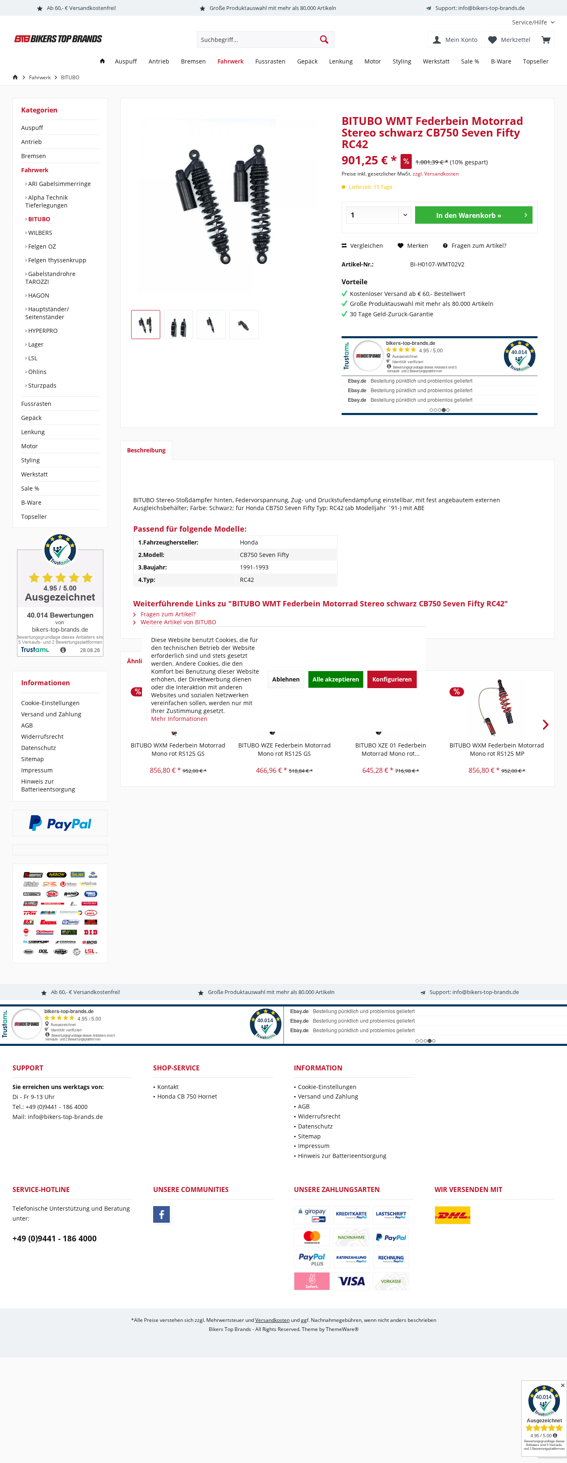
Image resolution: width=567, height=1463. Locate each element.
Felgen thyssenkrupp (56, 260)
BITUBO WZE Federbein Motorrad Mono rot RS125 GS (284, 749)
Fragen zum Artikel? (478, 245)
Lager (35, 344)
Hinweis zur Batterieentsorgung (48, 785)
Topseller (34, 516)
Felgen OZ (41, 246)
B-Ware (31, 502)
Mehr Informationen (179, 719)
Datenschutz (38, 748)
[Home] (102, 61)
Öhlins (36, 372)
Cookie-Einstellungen (50, 703)
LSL (32, 358)
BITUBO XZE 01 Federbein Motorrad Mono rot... (390, 749)
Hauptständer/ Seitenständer (47, 313)
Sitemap (32, 759)
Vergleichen (366, 245)
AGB (27, 725)
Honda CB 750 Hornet (187, 1096)
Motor (29, 446)
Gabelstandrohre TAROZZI (50, 278)
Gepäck (31, 418)
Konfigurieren (392, 679)
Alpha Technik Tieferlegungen (46, 201)
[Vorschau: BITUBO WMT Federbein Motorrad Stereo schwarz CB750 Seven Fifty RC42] (145, 324)
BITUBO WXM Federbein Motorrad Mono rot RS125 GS (178, 749)
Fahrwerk (35, 170)
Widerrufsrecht (42, 736)
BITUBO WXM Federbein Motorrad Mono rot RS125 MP (497, 749)
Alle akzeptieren (336, 679)
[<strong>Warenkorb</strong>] (546, 39)
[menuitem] (530, 22)
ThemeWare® (342, 1329)
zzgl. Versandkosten (436, 173)
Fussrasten (36, 404)
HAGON (38, 295)
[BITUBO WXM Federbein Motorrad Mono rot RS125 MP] (497, 708)
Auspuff (32, 128)
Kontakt (167, 1087)
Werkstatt (34, 474)
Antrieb (31, 142)
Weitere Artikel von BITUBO (177, 622)
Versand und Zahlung (51, 714)
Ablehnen (286, 679)
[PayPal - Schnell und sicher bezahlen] (60, 823)
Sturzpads (41, 385)
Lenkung (33, 432)
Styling (30, 460)
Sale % (30, 488)
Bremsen (33, 156)
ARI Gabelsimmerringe (59, 184)
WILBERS (39, 233)
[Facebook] (161, 1214)
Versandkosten (272, 1320)
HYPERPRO (42, 331)
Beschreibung (146, 450)
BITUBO (38, 219)
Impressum (37, 770)
